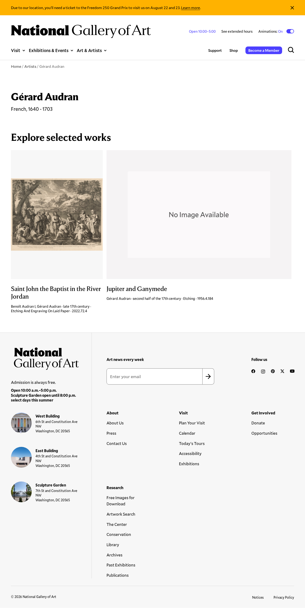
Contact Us (117, 443)
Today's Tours (192, 443)
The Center (117, 524)
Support (215, 50)
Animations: (270, 31)
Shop (233, 50)
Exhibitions (189, 463)
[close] (292, 7)
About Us (115, 423)
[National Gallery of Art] (45, 357)
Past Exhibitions (121, 565)
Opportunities (264, 433)
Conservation (119, 534)
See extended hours (237, 31)
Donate (258, 423)
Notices (258, 597)
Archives (114, 555)
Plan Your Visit (192, 423)
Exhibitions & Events (48, 50)
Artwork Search (121, 514)
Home (16, 66)
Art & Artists (89, 50)
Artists (30, 66)
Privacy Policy (284, 597)
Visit (15, 50)
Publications (118, 575)
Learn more (190, 7)
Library (113, 544)
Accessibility (190, 453)
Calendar (187, 433)
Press (111, 433)
